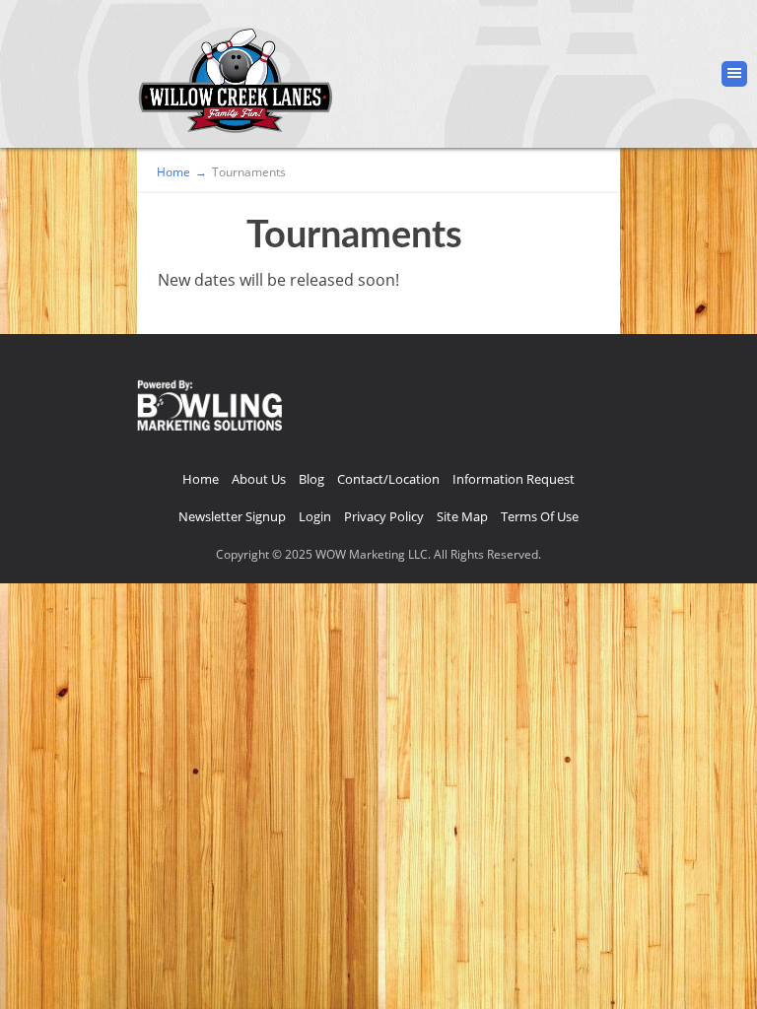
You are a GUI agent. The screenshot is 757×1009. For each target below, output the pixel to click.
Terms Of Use (540, 516)
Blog (311, 479)
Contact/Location (388, 479)
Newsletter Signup (232, 516)
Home (200, 479)
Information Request (513, 479)
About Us (259, 479)
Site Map (462, 516)
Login (315, 516)
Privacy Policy (384, 516)
